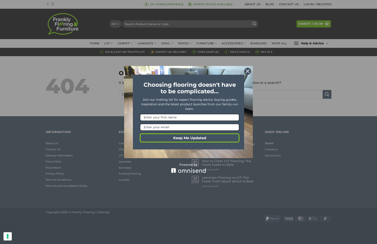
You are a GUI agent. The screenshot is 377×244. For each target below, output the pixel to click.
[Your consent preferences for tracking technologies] (7, 236)
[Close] (247, 71)
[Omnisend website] (188, 168)
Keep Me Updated (189, 138)
